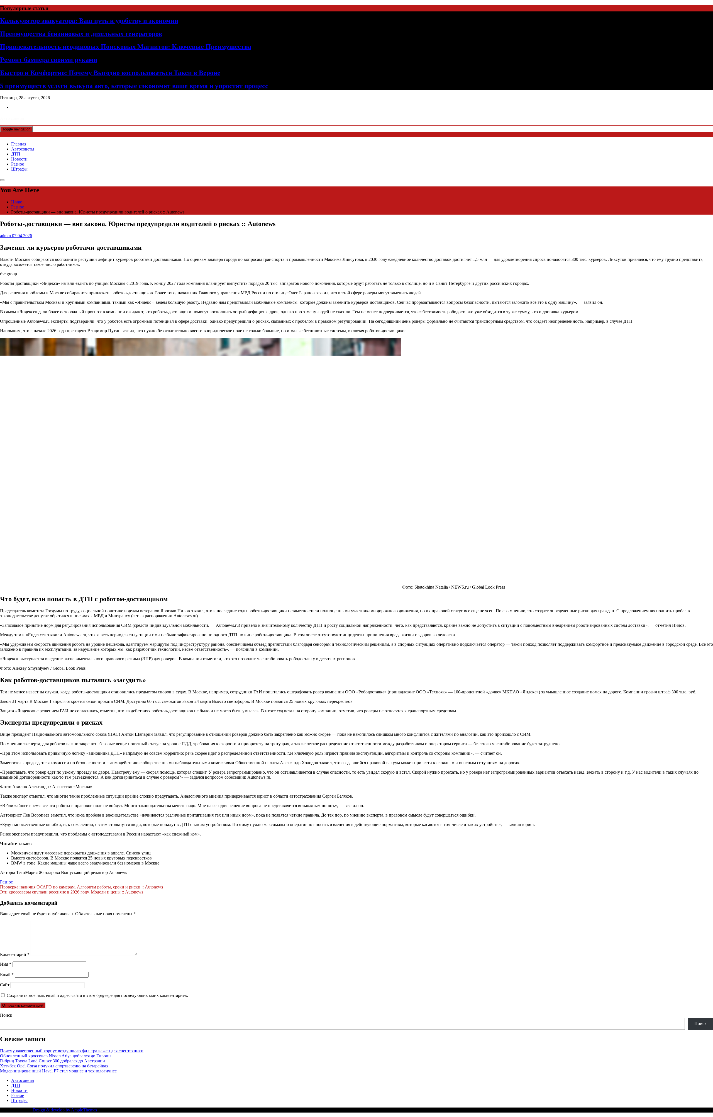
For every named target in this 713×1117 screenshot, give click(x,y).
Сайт (4, 984)
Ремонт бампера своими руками (48, 59)
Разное (17, 164)
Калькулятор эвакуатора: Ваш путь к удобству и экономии (89, 20)
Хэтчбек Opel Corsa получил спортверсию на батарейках (54, 1065)
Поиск (6, 1015)
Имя (5, 964)
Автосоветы (22, 149)
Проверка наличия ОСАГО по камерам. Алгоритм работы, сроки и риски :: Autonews (81, 887)
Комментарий (15, 954)
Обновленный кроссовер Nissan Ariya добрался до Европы (55, 1055)
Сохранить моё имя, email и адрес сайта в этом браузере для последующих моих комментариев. (97, 995)
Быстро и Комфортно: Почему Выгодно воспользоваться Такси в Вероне (110, 72)
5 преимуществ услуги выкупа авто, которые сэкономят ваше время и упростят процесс (134, 85)
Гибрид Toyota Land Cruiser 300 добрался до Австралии (52, 1060)
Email (7, 974)
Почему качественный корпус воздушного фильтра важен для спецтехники (71, 1050)
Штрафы (19, 169)
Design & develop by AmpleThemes (65, 1110)
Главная (18, 144)
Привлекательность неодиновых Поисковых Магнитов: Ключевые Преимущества (125, 46)
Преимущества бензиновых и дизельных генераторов (81, 33)
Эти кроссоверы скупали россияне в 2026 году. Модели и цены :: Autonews (71, 892)
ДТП (15, 154)
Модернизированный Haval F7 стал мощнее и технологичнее (58, 1071)
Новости (19, 159)
